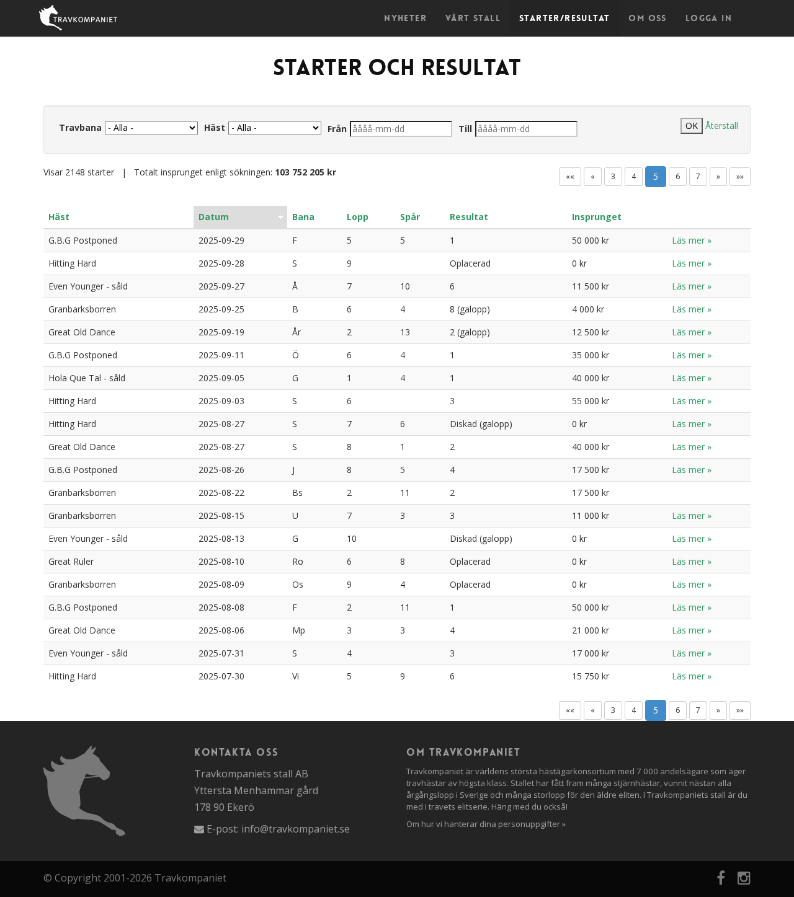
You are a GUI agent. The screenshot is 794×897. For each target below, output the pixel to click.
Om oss (647, 18)
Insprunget (597, 217)
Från (337, 129)
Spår (410, 217)
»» (740, 176)
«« (570, 176)
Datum (213, 217)
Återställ (721, 125)
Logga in (708, 18)
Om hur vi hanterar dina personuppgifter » (486, 823)
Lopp (357, 217)
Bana (303, 217)
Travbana (80, 127)
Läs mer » (691, 240)
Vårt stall (473, 18)
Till (465, 129)
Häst (214, 127)
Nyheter (405, 18)
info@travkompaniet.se (295, 829)
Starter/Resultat (564, 18)
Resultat (469, 217)
